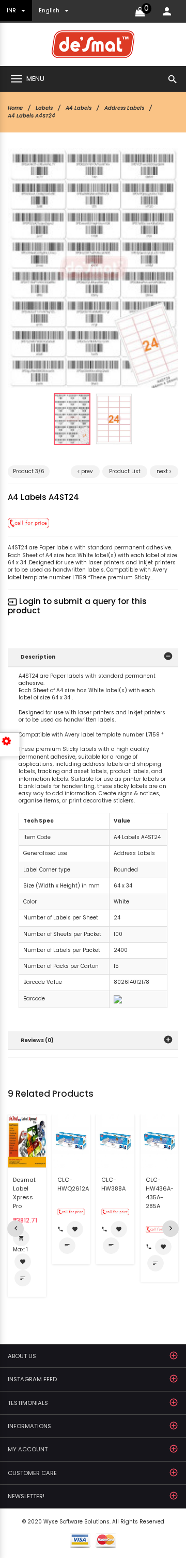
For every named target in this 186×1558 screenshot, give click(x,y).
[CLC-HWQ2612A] (71, 1140)
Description (38, 657)
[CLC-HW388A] (115, 1140)
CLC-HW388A (113, 1184)
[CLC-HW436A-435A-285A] (160, 1140)
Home (15, 108)
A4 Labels (78, 108)
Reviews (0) (37, 1040)
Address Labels (124, 108)
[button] (154, 171)
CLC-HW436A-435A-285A (160, 1193)
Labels (44, 108)
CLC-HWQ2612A (73, 1184)
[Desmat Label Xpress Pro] (27, 1141)
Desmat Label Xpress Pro (24, 1193)
